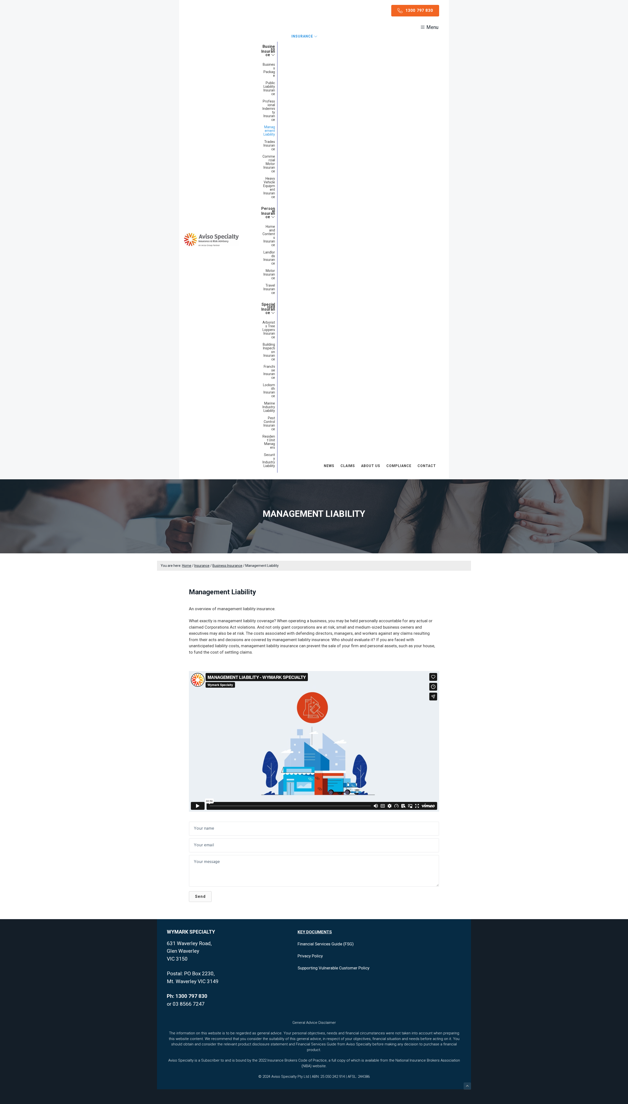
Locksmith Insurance (269, 390)
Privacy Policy (310, 955)
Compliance (398, 466)
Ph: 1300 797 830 (187, 996)
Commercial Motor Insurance (268, 163)
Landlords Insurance (269, 257)
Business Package (269, 70)
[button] (200, 896)
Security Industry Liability (268, 460)
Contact (427, 466)
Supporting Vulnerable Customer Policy (333, 967)
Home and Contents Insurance (268, 236)
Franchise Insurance (269, 372)
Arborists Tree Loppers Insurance (268, 329)
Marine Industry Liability (268, 407)
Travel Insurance (269, 289)
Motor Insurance (269, 274)
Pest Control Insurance (269, 423)
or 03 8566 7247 (186, 1004)
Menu (431, 27)
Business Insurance (268, 50)
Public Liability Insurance (269, 88)
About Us (370, 466)
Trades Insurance (269, 145)
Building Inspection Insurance (269, 352)
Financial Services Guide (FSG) (326, 943)
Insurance (302, 36)
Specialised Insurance (268, 308)
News (329, 466)
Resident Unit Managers (268, 441)
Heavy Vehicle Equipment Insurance (269, 188)
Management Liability (269, 130)
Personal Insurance (268, 212)
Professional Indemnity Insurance (268, 110)
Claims (347, 466)
